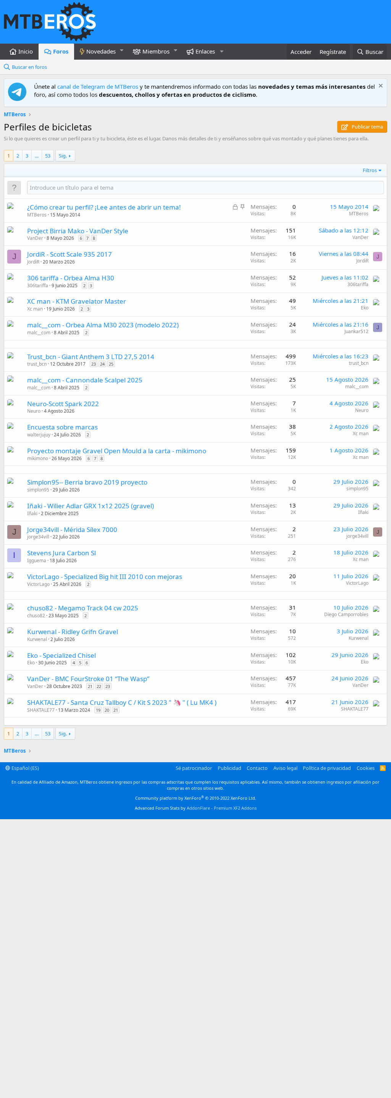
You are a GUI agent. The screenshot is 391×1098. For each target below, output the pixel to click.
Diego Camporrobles (346, 614)
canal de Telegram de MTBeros (97, 86)
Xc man (35, 309)
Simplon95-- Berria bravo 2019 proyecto (87, 482)
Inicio (25, 51)
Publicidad (229, 768)
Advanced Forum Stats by (196, 808)
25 (111, 364)
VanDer (35, 238)
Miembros (156, 51)
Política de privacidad (327, 768)
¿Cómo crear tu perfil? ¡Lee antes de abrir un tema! (104, 207)
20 (107, 710)
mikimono (37, 458)
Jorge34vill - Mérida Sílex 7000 (72, 529)
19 (98, 710)
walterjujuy (38, 434)
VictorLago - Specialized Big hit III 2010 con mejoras (104, 576)
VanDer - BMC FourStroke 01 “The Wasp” (88, 678)
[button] (121, 50)
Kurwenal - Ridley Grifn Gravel (72, 631)
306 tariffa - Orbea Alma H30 (70, 277)
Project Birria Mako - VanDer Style (77, 230)
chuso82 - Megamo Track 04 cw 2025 (82, 607)
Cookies (366, 768)
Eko (364, 307)
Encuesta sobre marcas (62, 427)
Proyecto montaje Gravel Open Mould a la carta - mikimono (116, 450)
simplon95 (38, 489)
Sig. (63, 155)
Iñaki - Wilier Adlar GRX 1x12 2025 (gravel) (90, 505)
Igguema (36, 560)
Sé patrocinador (194, 768)
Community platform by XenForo (195, 798)
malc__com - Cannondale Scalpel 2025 (84, 380)
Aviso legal (285, 768)
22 (99, 686)
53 (47, 155)
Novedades (101, 51)
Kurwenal (37, 639)
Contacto (257, 768)
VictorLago (38, 584)
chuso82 (36, 615)
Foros (60, 51)
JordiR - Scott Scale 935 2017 (69, 254)
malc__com (38, 332)
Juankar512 (356, 331)
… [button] (37, 155)
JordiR (33, 262)
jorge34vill (38, 537)
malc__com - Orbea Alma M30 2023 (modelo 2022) (103, 324)
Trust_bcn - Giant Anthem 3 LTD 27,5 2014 (90, 356)
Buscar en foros (29, 66)
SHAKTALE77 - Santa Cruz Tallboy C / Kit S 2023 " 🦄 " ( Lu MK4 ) (122, 702)
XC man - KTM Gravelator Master (76, 301)
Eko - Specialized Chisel (61, 655)
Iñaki (32, 513)
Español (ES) (24, 768)
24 (102, 364)
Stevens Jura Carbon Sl (61, 552)
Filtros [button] (370, 170)
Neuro (33, 411)
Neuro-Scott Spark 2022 (63, 403)
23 (93, 364)
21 (90, 686)
